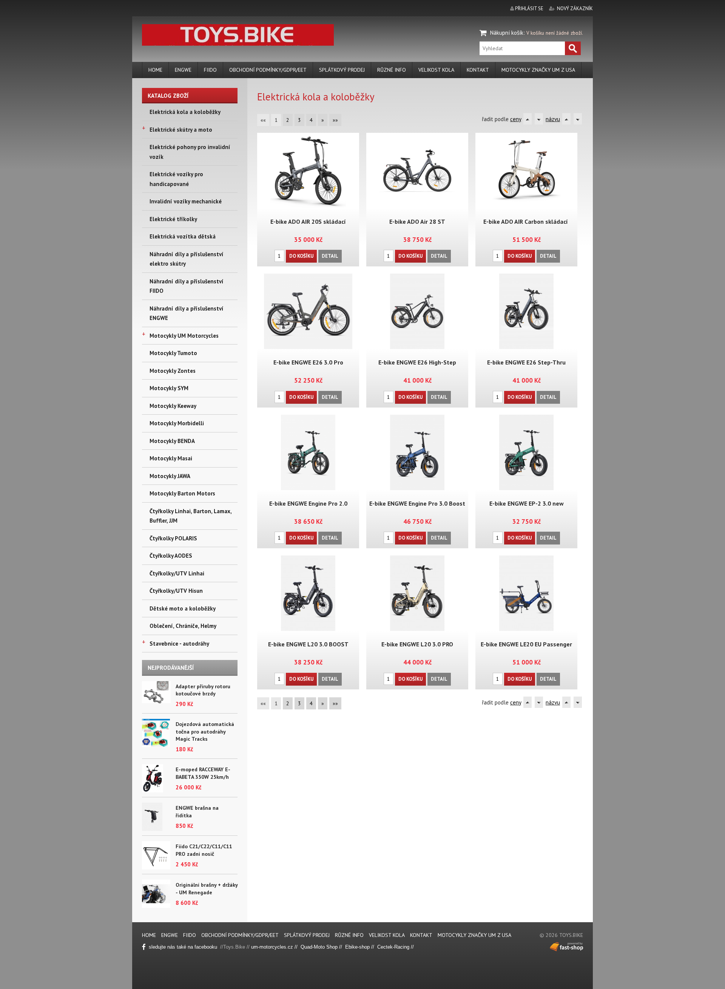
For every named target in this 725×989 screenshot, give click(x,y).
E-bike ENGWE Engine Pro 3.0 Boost (417, 503)
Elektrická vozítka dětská (183, 236)
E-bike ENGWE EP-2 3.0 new (526, 503)
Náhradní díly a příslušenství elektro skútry (187, 259)
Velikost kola (436, 69)
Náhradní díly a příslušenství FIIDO (187, 286)
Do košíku (301, 256)
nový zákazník (575, 8)
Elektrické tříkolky (173, 219)
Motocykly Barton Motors (182, 493)
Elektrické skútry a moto (181, 129)
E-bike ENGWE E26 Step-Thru (526, 362)
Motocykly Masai (171, 458)
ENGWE (183, 69)
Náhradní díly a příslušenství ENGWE (187, 313)
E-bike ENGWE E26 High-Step (417, 362)
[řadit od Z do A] (539, 119)
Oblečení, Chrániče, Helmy (183, 625)
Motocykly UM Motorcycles (184, 335)
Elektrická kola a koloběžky (185, 111)
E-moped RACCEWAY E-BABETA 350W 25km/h (203, 773)
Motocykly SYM (169, 388)
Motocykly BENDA (172, 441)
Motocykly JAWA (170, 476)
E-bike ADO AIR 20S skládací (308, 221)
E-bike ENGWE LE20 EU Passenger (526, 644)
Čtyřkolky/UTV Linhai (177, 573)
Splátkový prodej (342, 69)
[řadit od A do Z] (527, 119)
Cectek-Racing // (395, 947)
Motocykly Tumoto (173, 353)
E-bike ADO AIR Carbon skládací (526, 221)
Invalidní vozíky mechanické (186, 201)
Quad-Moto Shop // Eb (326, 947)
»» (335, 120)
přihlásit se (529, 8)
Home (155, 69)
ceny (515, 119)
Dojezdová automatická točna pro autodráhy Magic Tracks (205, 731)
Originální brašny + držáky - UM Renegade (207, 888)
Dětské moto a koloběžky (183, 608)
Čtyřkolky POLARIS (173, 538)
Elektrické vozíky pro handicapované (176, 179)
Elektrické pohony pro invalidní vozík (190, 151)
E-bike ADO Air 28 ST (417, 221)
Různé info (391, 69)
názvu (553, 119)
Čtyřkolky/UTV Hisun (176, 590)
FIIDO (210, 69)
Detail (330, 256)
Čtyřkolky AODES (171, 555)
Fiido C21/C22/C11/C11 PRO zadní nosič (204, 850)
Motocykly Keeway (173, 405)
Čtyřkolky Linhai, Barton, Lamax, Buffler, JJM (190, 516)
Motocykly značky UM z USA (538, 69)
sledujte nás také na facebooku (183, 947)
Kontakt (478, 69)
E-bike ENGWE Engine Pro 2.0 (308, 503)
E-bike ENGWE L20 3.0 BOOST (308, 644)
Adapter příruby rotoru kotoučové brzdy (203, 690)
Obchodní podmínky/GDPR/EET (268, 69)
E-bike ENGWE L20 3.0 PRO (417, 644)
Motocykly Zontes (173, 370)
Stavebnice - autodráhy (179, 643)
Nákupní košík (506, 32)
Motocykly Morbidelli (177, 423)
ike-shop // (364, 947)
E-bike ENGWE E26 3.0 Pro (308, 362)
